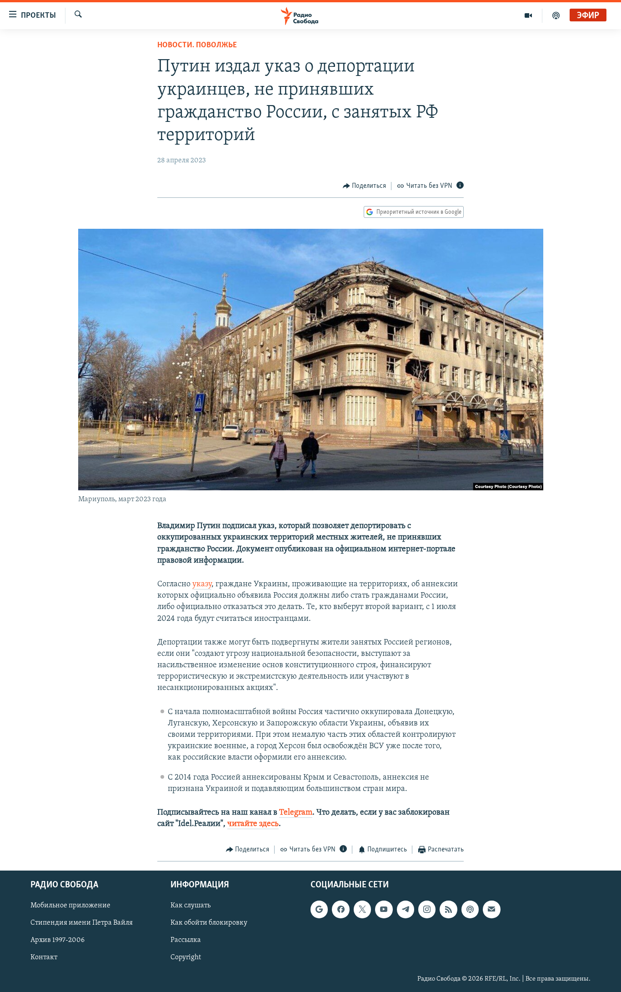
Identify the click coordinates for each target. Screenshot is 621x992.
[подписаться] (491, 909)
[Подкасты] (470, 909)
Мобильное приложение (70, 905)
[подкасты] (556, 15)
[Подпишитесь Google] (319, 909)
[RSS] (448, 909)
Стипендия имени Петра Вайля (81, 923)
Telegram (295, 813)
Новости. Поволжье (197, 45)
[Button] (364, 186)
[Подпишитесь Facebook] (340, 909)
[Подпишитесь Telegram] (405, 909)
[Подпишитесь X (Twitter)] (362, 909)
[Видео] (528, 15)
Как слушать (190, 905)
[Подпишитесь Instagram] (427, 909)
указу (201, 584)
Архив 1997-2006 (57, 940)
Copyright (185, 957)
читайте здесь (253, 824)
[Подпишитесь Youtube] (383, 909)
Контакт (43, 957)
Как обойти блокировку (208, 923)
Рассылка (185, 940)
